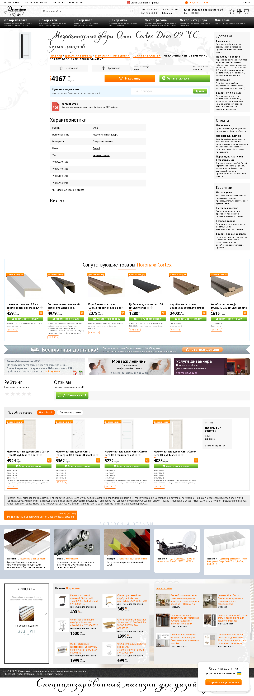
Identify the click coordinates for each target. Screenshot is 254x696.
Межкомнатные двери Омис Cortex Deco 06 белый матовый (126, 453)
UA (243, 2)
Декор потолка (15, 20)
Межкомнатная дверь (105, 134)
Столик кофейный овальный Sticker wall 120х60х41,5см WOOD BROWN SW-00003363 (132, 624)
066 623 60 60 (149, 13)
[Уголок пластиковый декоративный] (127, 543)
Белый (96, 148)
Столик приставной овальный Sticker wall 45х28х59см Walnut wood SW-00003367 (84, 599)
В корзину (132, 78)
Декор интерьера (193, 20)
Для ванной (230, 23)
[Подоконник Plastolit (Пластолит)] (27, 543)
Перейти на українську (223, 682)
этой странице (52, 371)
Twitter (19, 673)
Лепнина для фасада (154, 23)
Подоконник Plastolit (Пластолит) (33, 558)
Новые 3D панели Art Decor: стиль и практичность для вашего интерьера (232, 617)
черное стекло (101, 155)
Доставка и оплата (35, 2)
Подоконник (131, 23)
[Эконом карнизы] (77, 543)
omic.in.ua (197, 69)
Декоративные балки (23, 25)
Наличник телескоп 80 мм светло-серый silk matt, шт (23, 306)
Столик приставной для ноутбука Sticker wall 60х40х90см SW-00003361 (85, 622)
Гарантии (224, 187)
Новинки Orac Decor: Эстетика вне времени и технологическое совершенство (230, 599)
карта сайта (80, 670)
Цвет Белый (46, 412)
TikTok (38, 673)
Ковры (76, 23)
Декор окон (118, 20)
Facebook (10, 673)
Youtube (58, 673)
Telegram (167, 13)
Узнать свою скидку (27, 318)
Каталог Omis (90, 105)
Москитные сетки (116, 25)
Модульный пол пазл (83, 25)
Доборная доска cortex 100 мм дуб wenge (146, 306)
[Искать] (131, 11)
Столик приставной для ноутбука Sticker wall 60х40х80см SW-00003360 (132, 598)
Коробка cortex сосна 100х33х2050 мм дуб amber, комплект (187, 308)
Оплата (222, 120)
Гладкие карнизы (11, 23)
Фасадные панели (169, 25)
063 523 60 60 (170, 9)
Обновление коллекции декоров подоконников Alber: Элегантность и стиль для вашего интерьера (232, 639)
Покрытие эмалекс (103, 141)
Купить (200, 91)
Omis (136, 69)
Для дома (222, 20)
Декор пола (83, 20)
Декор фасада (156, 20)
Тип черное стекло (70, 412)
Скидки (199, 2)
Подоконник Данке (27, 625)
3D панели (53, 23)
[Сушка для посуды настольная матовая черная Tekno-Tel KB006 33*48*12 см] (177, 543)
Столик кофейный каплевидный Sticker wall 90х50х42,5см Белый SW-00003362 (84, 648)
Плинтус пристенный (89, 23)
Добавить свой (74, 395)
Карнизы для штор (117, 23)
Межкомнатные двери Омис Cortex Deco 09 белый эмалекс (40, 516)
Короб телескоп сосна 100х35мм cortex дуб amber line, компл (105, 308)
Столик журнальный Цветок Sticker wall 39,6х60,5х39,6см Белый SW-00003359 (131, 648)
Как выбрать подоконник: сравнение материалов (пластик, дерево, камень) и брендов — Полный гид (185, 599)
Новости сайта (164, 588)
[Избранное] (232, 11)
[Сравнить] (239, 11)
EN (246, 2)
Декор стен (48, 20)
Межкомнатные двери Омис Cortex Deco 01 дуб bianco (175, 453)
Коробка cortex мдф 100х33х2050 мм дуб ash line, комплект (229, 308)
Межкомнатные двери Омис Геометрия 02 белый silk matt (74, 453)
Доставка (224, 36)
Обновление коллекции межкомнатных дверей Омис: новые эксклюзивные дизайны (185, 639)
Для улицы (240, 23)
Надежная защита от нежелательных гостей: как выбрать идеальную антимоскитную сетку (185, 619)
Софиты (155, 25)
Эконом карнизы (72, 558)
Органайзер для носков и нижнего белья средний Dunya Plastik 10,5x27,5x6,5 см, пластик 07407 (227, 561)
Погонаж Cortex (154, 264)
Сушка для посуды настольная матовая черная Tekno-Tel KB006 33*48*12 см (176, 560)
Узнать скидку (177, 78)
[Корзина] (247, 11)
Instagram (29, 673)
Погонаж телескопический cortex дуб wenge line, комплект (64, 308)
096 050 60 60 (149, 9)
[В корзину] (41, 313)
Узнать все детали (202, 349)
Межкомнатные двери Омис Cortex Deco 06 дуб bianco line (28, 453)
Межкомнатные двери (189, 23)
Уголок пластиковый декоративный (133, 558)
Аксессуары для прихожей (83, 607)
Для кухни (219, 23)
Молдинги (43, 23)
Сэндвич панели (52, 25)
